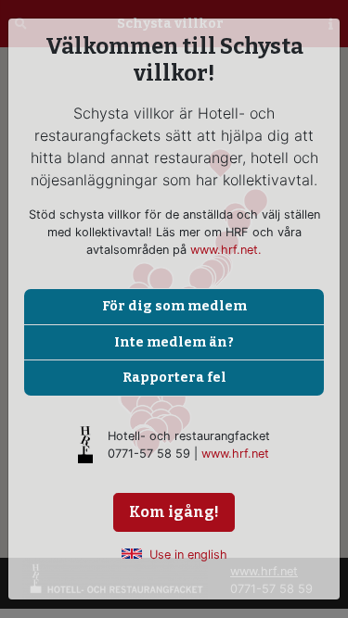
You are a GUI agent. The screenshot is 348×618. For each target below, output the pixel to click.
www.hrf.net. (226, 250)
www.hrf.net (235, 453)
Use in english (188, 554)
